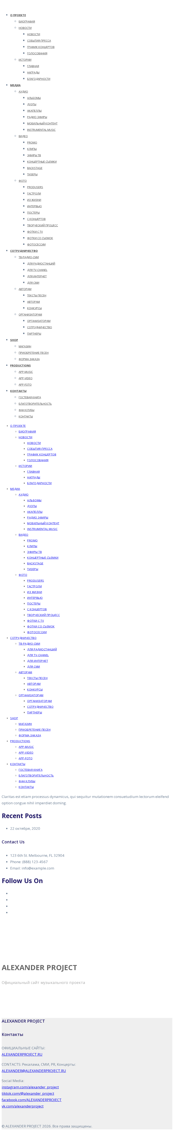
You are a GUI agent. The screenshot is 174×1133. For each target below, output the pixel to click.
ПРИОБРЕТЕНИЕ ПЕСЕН (34, 353)
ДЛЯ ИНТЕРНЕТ (37, 276)
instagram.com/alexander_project (30, 1087)
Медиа (15, 85)
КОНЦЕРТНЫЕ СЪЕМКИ (42, 161)
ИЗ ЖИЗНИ (34, 200)
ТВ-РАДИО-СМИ (29, 257)
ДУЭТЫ (31, 104)
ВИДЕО (23, 136)
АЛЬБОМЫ (34, 98)
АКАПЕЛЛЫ (34, 111)
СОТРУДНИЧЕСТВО (39, 327)
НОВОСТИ (25, 28)
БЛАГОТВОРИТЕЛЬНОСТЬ (35, 404)
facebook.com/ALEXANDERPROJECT (32, 1099)
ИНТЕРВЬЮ (34, 206)
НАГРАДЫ (33, 72)
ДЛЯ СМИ (33, 283)
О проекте (18, 15)
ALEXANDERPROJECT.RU (22, 1054)
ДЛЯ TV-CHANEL (37, 270)
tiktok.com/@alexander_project (28, 1093)
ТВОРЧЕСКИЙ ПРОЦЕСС (42, 225)
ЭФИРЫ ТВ (34, 155)
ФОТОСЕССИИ (36, 244)
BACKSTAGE (34, 168)
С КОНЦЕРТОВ (36, 219)
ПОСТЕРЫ (33, 212)
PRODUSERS (35, 187)
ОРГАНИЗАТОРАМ (30, 314)
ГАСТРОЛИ (34, 193)
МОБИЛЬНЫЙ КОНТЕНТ (42, 123)
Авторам (25, 289)
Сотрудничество (24, 251)
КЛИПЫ (32, 149)
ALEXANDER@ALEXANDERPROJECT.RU (34, 1070)
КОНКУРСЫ (34, 308)
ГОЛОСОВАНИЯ (37, 53)
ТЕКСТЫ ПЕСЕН (36, 295)
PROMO (32, 142)
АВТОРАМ (33, 302)
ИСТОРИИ (25, 60)
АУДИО (23, 91)
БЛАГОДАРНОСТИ (38, 79)
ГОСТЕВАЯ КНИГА (30, 397)
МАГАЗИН (25, 346)
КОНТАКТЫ (18, 391)
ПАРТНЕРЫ (34, 333)
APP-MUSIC (26, 372)
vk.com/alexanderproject (23, 1106)
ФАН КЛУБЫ (26, 410)
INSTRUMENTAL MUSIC (41, 130)
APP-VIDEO (25, 378)
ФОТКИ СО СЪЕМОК (40, 238)
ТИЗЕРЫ (32, 174)
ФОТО (23, 181)
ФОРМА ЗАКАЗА (29, 359)
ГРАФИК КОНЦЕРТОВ (41, 47)
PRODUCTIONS (20, 365)
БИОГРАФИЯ (27, 21)
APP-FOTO (25, 384)
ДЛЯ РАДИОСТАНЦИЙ (41, 263)
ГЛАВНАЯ (33, 66)
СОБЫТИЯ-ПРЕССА (39, 40)
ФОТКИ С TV (35, 232)
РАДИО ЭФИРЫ (37, 117)
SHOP (14, 340)
